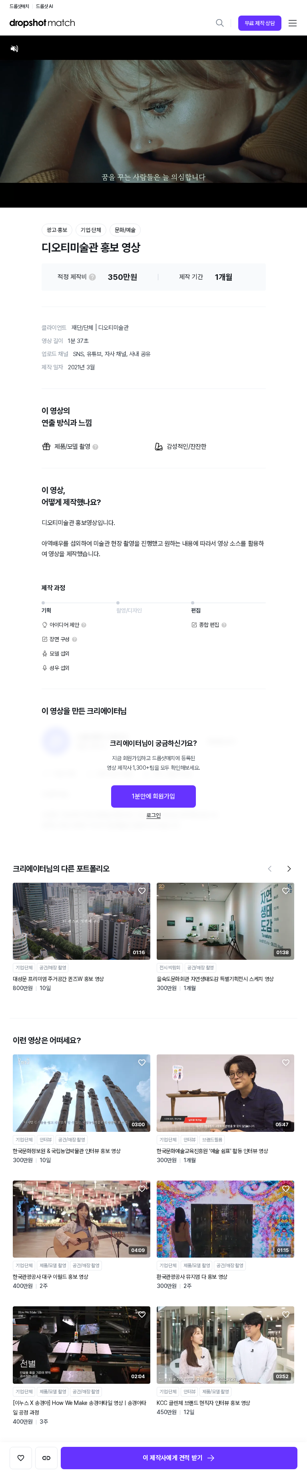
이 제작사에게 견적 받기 (172, 1458)
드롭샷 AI (44, 6)
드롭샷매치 (19, 6)
